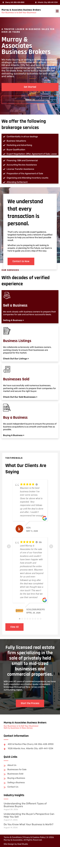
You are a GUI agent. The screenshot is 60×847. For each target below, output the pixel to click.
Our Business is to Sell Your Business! (19, 12)
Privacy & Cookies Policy (34, 837)
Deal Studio (22, 844)
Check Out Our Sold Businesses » (20, 397)
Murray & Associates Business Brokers (21, 10)
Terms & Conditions (13, 837)
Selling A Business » (13, 320)
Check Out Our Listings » (16, 358)
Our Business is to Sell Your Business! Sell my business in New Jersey (21, 727)
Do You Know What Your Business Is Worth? (28, 824)
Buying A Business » (13, 435)
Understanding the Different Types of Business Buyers (25, 805)
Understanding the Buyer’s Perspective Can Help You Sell (29, 815)
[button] (57, 11)
